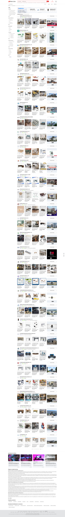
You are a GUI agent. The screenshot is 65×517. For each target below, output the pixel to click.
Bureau (27, 501)
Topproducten (41, 511)
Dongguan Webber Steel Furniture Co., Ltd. (26, 15)
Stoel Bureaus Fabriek (17, 505)
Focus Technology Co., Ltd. (31, 513)
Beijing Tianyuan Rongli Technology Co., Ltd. (26, 232)
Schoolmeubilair (19, 501)
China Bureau (24, 501)
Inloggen (56, 1)
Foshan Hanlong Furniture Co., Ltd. (24, 131)
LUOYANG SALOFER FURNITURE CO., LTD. (25, 362)
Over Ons (19, 511)
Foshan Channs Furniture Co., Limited (25, 174)
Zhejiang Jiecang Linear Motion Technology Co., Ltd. (27, 304)
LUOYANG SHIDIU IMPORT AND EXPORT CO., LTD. (26, 290)
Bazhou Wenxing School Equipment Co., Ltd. (26, 44)
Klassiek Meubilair (32, 501)
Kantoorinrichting (37, 501)
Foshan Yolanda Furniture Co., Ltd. (24, 261)
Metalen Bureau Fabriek (23, 505)
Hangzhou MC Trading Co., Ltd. (24, 145)
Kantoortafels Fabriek (11, 505)
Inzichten (43, 511)
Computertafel (14, 501)
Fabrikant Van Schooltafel (46, 505)
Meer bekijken (10, 498)
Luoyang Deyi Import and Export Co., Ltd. (25, 405)
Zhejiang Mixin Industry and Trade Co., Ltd (25, 376)
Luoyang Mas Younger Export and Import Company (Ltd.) (27, 333)
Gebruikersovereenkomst (25, 511)
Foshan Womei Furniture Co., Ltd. (24, 275)
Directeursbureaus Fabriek (30, 505)
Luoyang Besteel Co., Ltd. (23, 434)
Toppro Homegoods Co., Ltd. (24, 102)
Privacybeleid (29, 511)
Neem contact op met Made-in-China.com (35, 511)
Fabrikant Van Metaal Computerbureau (38, 505)
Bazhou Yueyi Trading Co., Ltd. (24, 30)
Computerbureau (42, 501)
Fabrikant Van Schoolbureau (12, 507)
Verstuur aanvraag (52, 30)
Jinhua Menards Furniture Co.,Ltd (24, 73)
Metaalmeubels (10, 501)
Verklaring (21, 511)
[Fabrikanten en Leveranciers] (12, 1)
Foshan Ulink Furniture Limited (24, 160)
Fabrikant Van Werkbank (53, 505)
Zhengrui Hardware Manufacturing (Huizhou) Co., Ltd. (27, 391)
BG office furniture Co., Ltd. (23, 203)
